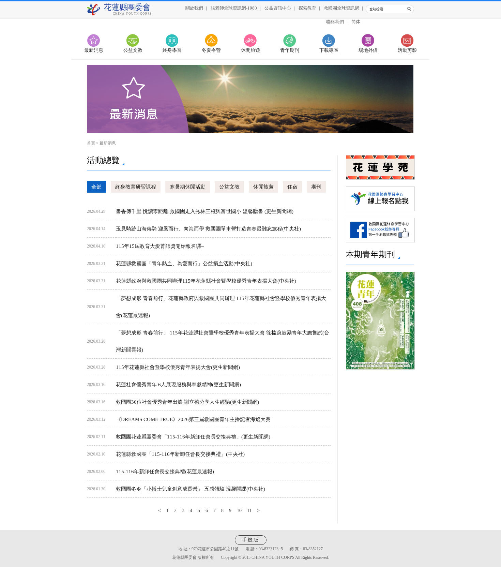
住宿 (292, 187)
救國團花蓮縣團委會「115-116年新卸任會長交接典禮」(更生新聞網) (193, 436)
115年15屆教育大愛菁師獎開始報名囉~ (160, 246)
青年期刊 (289, 50)
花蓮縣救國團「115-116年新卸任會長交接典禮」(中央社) (180, 454)
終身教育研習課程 (135, 187)
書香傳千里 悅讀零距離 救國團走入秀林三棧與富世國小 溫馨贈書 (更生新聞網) (204, 211)
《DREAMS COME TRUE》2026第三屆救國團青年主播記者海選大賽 (193, 419)
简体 (355, 21)
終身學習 (172, 50)
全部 (96, 187)
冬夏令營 (211, 50)
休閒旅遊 (250, 50)
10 (239, 510)
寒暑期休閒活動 (188, 187)
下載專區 (328, 50)
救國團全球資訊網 (341, 8)
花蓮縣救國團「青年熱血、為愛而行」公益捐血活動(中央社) (184, 263)
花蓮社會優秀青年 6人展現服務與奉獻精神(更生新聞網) (178, 384)
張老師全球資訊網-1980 (234, 8)
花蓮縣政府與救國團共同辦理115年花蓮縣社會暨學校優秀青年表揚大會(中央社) (206, 281)
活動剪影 (407, 50)
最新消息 (93, 50)
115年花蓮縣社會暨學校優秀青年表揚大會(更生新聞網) (178, 367)
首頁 (91, 143)
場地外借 (368, 50)
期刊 (316, 187)
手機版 (250, 539)
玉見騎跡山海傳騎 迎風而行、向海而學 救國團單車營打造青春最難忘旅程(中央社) (208, 229)
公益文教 (132, 50)
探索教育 (307, 8)
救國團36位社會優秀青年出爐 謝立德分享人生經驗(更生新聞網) (187, 402)
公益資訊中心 (277, 8)
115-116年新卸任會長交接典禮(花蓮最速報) (165, 471)
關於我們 (194, 8)
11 (249, 510)
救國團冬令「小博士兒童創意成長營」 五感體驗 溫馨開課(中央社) (190, 489)
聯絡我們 (335, 21)
